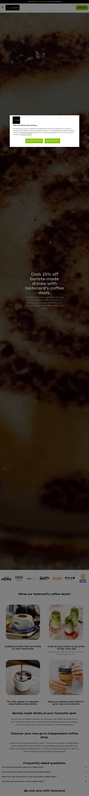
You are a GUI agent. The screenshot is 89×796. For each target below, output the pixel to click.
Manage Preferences (34, 141)
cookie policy (26, 134)
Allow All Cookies (52, 141)
